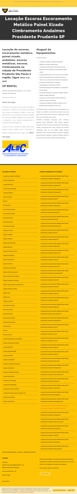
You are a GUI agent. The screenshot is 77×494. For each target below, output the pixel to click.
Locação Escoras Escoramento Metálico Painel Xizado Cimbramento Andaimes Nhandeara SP (54, 366)
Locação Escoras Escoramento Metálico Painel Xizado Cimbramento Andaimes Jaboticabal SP (54, 319)
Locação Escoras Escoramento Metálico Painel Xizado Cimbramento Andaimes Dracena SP (54, 265)
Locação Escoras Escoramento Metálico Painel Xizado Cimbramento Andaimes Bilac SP (54, 231)
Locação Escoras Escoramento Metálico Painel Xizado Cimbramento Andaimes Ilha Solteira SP (54, 312)
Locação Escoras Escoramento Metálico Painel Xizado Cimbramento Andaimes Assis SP (54, 198)
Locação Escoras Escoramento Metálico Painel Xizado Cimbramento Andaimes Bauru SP (54, 218)
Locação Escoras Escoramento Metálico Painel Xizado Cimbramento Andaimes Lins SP (54, 339)
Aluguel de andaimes (8, 255)
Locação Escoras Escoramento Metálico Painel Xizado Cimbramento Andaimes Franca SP (54, 285)
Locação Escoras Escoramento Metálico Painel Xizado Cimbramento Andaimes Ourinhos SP (54, 387)
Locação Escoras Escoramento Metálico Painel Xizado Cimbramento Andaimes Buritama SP (54, 245)
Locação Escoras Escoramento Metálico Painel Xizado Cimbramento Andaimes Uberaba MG (54, 441)
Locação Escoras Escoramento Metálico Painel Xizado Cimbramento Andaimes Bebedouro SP (54, 225)
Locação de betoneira (9, 376)
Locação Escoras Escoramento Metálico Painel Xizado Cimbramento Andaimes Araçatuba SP (54, 184)
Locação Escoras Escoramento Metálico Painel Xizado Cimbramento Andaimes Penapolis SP (54, 393)
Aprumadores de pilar (8, 226)
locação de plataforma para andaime (12, 339)
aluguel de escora (7, 263)
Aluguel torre (6, 297)
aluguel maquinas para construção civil (13, 284)
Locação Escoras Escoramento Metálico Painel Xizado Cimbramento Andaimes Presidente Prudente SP (54, 407)
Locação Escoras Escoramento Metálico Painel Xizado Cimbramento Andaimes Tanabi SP (54, 434)
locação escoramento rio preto (11, 343)
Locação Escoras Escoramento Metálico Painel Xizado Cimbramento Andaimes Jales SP (54, 326)
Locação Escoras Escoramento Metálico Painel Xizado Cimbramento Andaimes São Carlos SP (54, 427)
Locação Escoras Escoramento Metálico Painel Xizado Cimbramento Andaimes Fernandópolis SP (54, 272)
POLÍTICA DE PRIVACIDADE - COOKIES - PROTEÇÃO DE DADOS (18, 452)
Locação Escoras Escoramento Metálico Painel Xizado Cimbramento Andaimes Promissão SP (54, 414)
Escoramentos (7, 205)
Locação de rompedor (9, 397)
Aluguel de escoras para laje (10, 272)
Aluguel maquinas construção (11, 280)
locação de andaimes (8, 368)
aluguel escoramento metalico (11, 276)
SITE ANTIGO (5, 481)
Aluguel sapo (6, 293)
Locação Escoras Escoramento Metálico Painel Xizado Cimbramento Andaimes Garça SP (54, 299)
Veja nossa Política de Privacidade (25, 492)
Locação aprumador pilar (9, 188)
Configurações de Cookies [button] (59, 490)
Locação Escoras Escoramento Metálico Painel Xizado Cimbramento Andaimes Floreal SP (54, 279)
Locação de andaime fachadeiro (11, 176)
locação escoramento (8, 401)
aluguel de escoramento (9, 268)
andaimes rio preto (8, 230)
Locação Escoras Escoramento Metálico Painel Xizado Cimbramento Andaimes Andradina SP (54, 177)
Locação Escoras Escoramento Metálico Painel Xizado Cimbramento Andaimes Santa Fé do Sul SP (54, 420)
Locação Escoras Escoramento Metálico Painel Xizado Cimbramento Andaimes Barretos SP (54, 211)
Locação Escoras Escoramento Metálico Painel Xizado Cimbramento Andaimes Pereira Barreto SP (54, 400)
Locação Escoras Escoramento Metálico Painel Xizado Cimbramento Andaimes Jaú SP (54, 333)
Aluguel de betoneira (8, 259)
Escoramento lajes (8, 218)
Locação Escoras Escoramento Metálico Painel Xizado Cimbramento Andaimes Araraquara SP (54, 191)
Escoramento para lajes (9, 209)
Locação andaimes (8, 192)
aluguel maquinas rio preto (10, 288)
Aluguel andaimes (8, 234)
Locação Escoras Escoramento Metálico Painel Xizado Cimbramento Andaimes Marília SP (54, 346)
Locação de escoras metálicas (11, 389)
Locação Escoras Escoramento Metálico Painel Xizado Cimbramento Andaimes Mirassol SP (54, 360)
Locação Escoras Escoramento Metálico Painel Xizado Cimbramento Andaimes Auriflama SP (54, 204)
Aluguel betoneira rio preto (10, 251)
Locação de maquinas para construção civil (14, 393)
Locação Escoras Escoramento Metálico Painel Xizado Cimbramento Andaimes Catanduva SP (54, 252)
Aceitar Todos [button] (71, 490)
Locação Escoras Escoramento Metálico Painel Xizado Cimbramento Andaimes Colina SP (54, 258)
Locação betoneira (8, 184)
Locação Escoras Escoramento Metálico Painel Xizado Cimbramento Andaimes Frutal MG (54, 292)
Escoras (5, 201)
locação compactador (8, 180)
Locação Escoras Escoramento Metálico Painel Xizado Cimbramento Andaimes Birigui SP (54, 238)
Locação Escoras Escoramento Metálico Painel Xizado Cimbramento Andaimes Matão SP (54, 353)
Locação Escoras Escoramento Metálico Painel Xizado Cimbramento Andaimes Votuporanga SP (54, 448)
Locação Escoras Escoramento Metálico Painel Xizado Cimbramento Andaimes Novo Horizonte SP (54, 373)
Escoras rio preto (7, 197)
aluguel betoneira (7, 247)
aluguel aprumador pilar (9, 243)
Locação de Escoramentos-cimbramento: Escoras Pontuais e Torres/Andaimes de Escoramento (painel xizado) (53, 69)
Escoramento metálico (9, 213)
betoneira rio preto (8, 222)
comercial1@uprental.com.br (56, 1)
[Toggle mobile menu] (74, 11)
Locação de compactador (9, 384)
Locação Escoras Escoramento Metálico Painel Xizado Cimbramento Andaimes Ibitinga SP (54, 306)
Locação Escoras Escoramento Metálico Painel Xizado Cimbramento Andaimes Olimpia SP (54, 380)
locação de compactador (9, 380)
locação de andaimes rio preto (11, 372)
